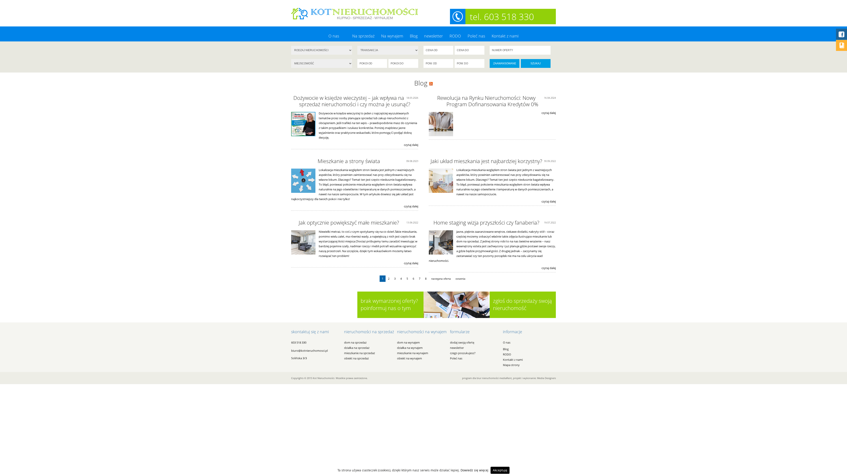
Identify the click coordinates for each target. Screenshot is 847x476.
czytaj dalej (411, 145)
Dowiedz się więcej (474, 470)
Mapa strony (511, 365)
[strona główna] (354, 13)
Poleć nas (476, 36)
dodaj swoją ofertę (462, 342)
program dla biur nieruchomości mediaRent (487, 378)
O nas (333, 36)
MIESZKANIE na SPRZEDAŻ (359, 353)
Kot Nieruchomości (323, 378)
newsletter (433, 36)
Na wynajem (392, 36)
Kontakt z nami (505, 36)
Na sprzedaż (363, 36)
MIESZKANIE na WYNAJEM (412, 353)
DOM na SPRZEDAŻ (355, 342)
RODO (455, 36)
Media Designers (546, 378)
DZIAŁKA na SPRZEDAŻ (356, 348)
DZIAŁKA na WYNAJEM (410, 348)
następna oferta (441, 279)
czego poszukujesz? (463, 353)
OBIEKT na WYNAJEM (409, 358)
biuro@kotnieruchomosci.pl (309, 351)
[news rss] (431, 82)
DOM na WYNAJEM (408, 342)
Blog (414, 36)
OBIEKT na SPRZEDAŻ (356, 358)
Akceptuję (500, 470)
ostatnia (460, 279)
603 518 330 (298, 342)
